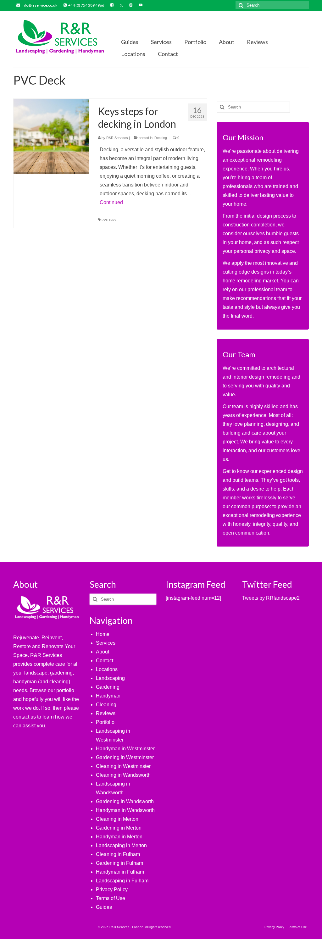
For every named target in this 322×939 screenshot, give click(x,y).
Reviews (105, 713)
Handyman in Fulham (120, 872)
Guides (104, 907)
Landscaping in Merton (121, 845)
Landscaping (110, 678)
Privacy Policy (112, 889)
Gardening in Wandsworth (125, 801)
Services (105, 643)
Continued (111, 202)
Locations (107, 669)
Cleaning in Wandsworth (123, 775)
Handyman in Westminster (125, 748)
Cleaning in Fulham (118, 854)
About (102, 651)
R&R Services (117, 138)
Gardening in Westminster (125, 757)
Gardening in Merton (119, 828)
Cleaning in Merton (117, 819)
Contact (104, 660)
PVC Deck (109, 220)
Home (102, 634)
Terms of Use (110, 898)
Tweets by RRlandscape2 (271, 598)
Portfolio (105, 722)
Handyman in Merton (119, 836)
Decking (160, 138)
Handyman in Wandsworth (125, 810)
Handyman (108, 695)
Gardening (107, 687)
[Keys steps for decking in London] (51, 136)
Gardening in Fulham (119, 863)
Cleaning (106, 704)
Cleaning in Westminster (123, 766)
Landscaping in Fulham (122, 880)
